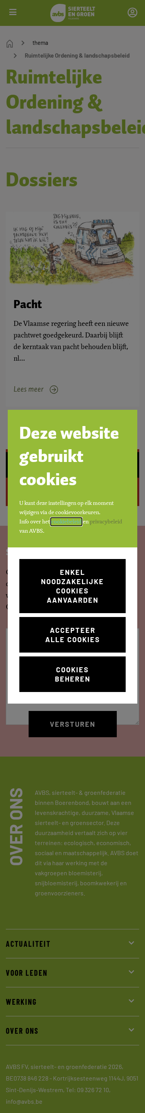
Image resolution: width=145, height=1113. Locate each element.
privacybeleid (106, 521)
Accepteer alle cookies (72, 635)
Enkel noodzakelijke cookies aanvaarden (72, 586)
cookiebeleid (66, 521)
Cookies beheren (72, 674)
